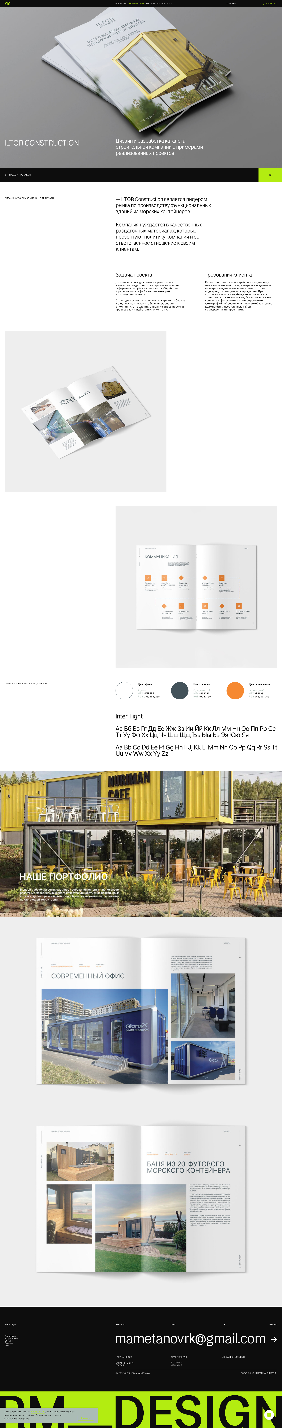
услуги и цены (136, 3)
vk (224, 1324)
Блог (7, 1345)
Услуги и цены (11, 1338)
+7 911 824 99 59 (124, 1357)
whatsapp (176, 1365)
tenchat (273, 1324)
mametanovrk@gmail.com (189, 1338)
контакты (232, 3)
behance (120, 1324)
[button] (270, 3)
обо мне (150, 3)
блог (169, 3)
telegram (176, 1362)
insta (173, 1324)
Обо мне (9, 1341)
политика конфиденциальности (258, 1373)
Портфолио (121, 3)
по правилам (38, 1411)
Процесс (9, 1343)
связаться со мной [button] (233, 1357)
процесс (161, 3)
